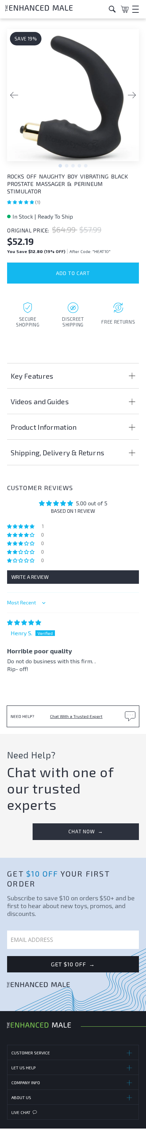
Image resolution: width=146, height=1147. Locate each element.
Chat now (85, 831)
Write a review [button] (30, 577)
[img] (24, 622)
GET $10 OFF (73, 964)
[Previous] (14, 95)
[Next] (132, 95)
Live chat (20, 1112)
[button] (21, 201)
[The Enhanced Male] (54, 9)
